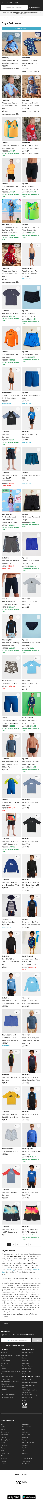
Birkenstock (4, 1434)
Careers (3, 1368)
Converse (4, 1445)
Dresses (25, 1453)
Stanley (3, 1448)
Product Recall (27, 1371)
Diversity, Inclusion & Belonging (28, 1386)
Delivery (25, 1355)
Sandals (25, 1448)
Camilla (3, 1437)
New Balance (26, 1427)
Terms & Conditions (7, 1376)
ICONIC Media (5, 1360)
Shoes (3, 1442)
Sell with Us (4, 1363)
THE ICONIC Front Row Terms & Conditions (10, 1383)
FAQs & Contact (27, 1352)
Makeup (3, 1429)
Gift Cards (25, 1363)
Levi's (2, 1424)
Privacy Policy (5, 1379)
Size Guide (25, 1360)
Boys (4, 18)
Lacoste (3, 1464)
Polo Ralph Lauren (28, 1442)
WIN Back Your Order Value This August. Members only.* (21, 13)
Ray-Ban (25, 1437)
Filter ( (20, 28)
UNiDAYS (4, 1389)
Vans (2, 1450)
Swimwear (19, 18)
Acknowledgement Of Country (10, 1355)
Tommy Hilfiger (27, 1458)
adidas (3, 1427)
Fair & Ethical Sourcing (29, 1395)
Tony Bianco (26, 1461)
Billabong (10, 1270)
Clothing (10, 18)
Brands (3, 1358)
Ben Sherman (5, 1432)
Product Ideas (26, 1368)
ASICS (24, 1450)
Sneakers (25, 1445)
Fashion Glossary (27, 1366)
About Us (4, 1352)
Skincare (4, 1458)
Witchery (3, 1456)
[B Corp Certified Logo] (32, 1404)
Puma (24, 1440)
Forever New (5, 1453)
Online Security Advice (8, 1386)
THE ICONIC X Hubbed (8, 1394)
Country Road (5, 1440)
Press (2, 1366)
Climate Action (27, 1397)
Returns (24, 1358)
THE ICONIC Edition (7, 1397)
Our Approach (26, 1380)
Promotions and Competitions (10, 1371)
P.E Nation (25, 1464)
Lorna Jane (25, 1424)
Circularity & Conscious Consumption (29, 1391)
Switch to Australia (28, 1374)
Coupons (4, 1374)
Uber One (4, 1392)
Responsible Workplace (29, 1382)
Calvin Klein (26, 1434)
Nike (23, 1429)
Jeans (24, 1456)
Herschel (4, 1461)
